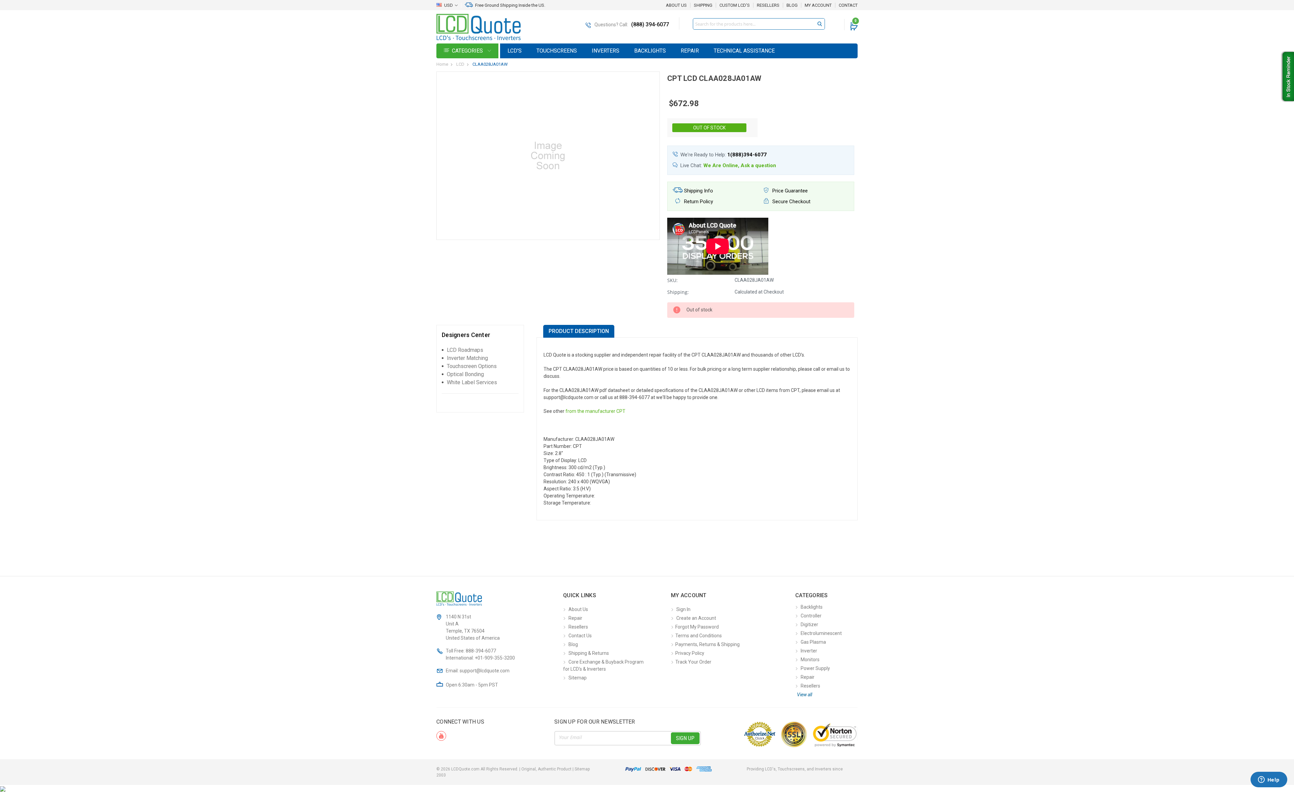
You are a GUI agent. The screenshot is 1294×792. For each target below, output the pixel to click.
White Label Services (472, 382)
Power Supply (815, 668)
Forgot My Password (697, 627)
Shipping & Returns (588, 653)
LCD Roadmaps (465, 350)
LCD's (514, 51)
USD (448, 5)
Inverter (809, 650)
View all (804, 694)
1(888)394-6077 (747, 155)
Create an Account (696, 618)
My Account (818, 5)
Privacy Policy (689, 653)
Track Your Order (693, 662)
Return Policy (698, 202)
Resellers (768, 5)
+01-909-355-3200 (495, 658)
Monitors (810, 659)
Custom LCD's (734, 5)
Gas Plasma (813, 642)
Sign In (683, 609)
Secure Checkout (790, 202)
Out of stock (709, 127)
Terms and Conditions (698, 635)
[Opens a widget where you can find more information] (1268, 780)
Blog (792, 5)
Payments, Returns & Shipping (707, 644)
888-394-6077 (481, 650)
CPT (620, 411)
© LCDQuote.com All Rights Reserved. (513, 769)
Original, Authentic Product (546, 769)
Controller (811, 615)
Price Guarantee (789, 191)
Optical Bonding (465, 374)
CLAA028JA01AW (490, 64)
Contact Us (580, 635)
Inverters (605, 51)
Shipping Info (698, 191)
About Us (676, 5)
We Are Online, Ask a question (739, 165)
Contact (848, 5)
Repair (690, 51)
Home (442, 64)
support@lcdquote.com (485, 670)
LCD (460, 64)
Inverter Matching (467, 358)
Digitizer (809, 624)
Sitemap (577, 677)
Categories (468, 51)
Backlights (650, 51)
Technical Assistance (744, 51)
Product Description (579, 331)
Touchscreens (556, 51)
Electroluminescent (821, 633)
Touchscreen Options (472, 366)
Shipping (703, 5)
